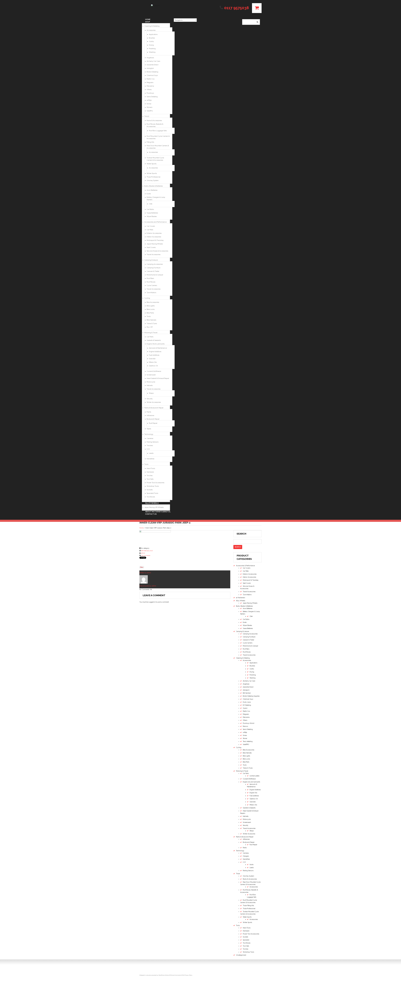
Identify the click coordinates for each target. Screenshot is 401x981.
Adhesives (150, 415)
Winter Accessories (154, 402)
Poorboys (150, 93)
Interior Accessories (154, 237)
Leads (151, 453)
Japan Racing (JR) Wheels (154, 507)
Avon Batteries (152, 190)
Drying (151, 45)
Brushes (152, 38)
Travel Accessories (153, 254)
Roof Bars (150, 278)
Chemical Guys (152, 75)
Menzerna (150, 86)
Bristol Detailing (152, 72)
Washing (152, 52)
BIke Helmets (151, 320)
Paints (149, 412)
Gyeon (245, 708)
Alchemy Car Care (153, 61)
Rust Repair (153, 423)
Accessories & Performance (245, 565)
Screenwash (151, 375)
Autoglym (150, 68)
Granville (152, 359)
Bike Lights (151, 306)
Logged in (151, 602)
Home (141, 528)
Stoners (149, 107)
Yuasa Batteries (152, 213)
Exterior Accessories (154, 233)
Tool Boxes (151, 497)
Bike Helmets (247, 753)
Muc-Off (150, 327)
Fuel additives (254, 796)
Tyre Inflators (151, 292)
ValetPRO (246, 744)
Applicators (153, 34)
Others (149, 89)
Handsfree (150, 459)
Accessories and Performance (155, 222)
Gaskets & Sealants (154, 340)
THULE (146, 116)
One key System (153, 180)
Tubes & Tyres (152, 323)
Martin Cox (151, 79)
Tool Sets (150, 479)
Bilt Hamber (247, 693)
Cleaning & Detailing (151, 26)
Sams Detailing (152, 97)
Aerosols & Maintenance (158, 348)
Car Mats (150, 230)
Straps (151, 393)
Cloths (151, 41)
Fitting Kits (150, 142)
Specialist (246, 940)
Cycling (147, 298)
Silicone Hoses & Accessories (157, 251)
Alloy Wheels (240, 600)
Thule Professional (153, 177)
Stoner (245, 738)
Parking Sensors (152, 442)
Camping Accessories (155, 264)
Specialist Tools (152, 493)
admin (143, 553)
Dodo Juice (247, 702)
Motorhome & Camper (155, 275)
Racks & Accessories (154, 120)
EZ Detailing (247, 705)
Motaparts (142, 975)
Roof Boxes (151, 282)
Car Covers (151, 226)
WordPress (161, 975)
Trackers (150, 445)
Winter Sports (152, 173)
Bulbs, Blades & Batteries (153, 186)
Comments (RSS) (179, 975)
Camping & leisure (151, 260)
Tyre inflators (247, 594)
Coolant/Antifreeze (154, 371)
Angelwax (150, 58)
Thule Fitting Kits (248, 905)
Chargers (246, 856)
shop (147, 22)
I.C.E (148, 449)
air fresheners (240, 597)
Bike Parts (150, 313)
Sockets (150, 490)
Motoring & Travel (150, 333)
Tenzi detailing (248, 741)
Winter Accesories (249, 834)
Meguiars (150, 82)
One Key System (248, 876)
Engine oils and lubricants (251, 782)
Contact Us (151, 514)
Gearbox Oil (153, 366)
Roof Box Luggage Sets (158, 131)
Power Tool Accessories (155, 483)
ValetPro (150, 111)
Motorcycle (151, 382)
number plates (254, 776)
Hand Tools (151, 468)
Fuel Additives (154, 355)
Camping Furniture (153, 268)
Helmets (150, 385)
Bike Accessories (153, 302)
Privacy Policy (188, 975)
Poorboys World (248, 723)
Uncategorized (241, 955)
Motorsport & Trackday (155, 240)
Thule (238, 873)
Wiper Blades (152, 216)
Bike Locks (151, 309)
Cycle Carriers (152, 285)
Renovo (245, 726)
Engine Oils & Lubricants (155, 344)
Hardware (150, 472)
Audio (252, 864)
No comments (145, 555)
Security (150, 399)
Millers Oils (153, 362)
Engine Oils (253, 793)
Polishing (152, 49)
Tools (149, 316)
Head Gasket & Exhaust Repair (158, 378)
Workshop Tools (153, 486)
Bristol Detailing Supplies (251, 696)
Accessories (151, 30)
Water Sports (151, 164)
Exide (149, 194)
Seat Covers (151, 247)
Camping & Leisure (242, 631)
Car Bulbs (150, 209)
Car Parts (150, 337)
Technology (148, 434)
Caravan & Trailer (153, 271)
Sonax (149, 104)
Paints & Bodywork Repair (153, 408)
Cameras (150, 438)
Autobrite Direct (152, 65)
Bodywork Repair (153, 419)
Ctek (150, 204)
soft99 (149, 100)
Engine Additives (155, 352)
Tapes (149, 429)
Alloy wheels (152, 503)
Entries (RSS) (168, 975)
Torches (149, 475)
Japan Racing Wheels (155, 244)
